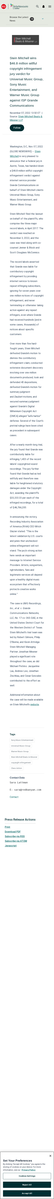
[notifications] (43, 6)
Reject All (27, 1185)
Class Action (16, 768)
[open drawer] (50, 6)
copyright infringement (21, 762)
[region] (27, 1175)
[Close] (50, 1156)
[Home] (14, 6)
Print (7, 827)
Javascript (11, 845)
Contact (14, 797)
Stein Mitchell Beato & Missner (24, 757)
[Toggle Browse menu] (42, 19)
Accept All (27, 1193)
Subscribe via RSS (15, 836)
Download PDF (13, 831)
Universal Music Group (20, 746)
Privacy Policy (28, 1170)
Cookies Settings (27, 1176)
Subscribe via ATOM (16, 841)
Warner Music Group (20, 751)
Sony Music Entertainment (22, 740)
